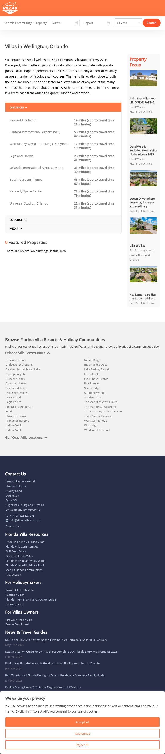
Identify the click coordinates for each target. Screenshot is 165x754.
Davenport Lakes (16, 388)
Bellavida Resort (16, 360)
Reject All (82, 745)
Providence (91, 383)
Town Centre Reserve (97, 416)
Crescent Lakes (15, 379)
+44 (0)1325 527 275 (22, 515)
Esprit (9, 411)
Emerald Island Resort (20, 407)
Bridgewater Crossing (19, 364)
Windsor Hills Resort (97, 430)
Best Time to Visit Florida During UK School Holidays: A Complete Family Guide (54, 675)
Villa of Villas (137, 245)
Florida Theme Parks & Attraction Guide (31, 599)
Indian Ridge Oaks (95, 364)
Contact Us (13, 526)
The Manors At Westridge (100, 407)
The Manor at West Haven (101, 402)
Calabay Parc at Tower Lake (23, 369)
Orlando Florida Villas (19, 556)
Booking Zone (14, 604)
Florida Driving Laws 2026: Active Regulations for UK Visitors (43, 687)
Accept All (82, 722)
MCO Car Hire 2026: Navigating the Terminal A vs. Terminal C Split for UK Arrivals (56, 640)
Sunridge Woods (94, 393)
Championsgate (16, 374)
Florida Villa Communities (22, 546)
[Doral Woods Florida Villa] (144, 126)
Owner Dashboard (17, 624)
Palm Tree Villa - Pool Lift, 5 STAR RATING (143, 100)
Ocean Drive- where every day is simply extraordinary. (142, 202)
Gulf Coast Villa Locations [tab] (24, 437)
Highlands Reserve (17, 421)
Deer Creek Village (17, 393)
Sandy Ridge (92, 388)
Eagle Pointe (13, 402)
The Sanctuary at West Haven (103, 411)
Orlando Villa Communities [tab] (25, 353)
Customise (82, 733)
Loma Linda (91, 374)
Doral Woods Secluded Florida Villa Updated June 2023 (143, 150)
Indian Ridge (92, 360)
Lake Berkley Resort (96, 369)
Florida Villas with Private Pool (25, 565)
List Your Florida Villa (19, 620)
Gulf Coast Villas (16, 551)
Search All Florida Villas (20, 590)
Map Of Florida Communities (24, 570)
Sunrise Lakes (93, 397)
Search (152, 23)
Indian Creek (14, 425)
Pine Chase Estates (96, 379)
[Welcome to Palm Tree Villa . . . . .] (144, 78)
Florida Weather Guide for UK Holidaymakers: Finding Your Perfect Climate (52, 663)
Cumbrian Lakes (16, 383)
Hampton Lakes (16, 416)
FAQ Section (13, 575)
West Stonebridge (95, 421)
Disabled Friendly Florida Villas (25, 542)
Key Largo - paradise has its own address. (143, 296)
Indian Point (13, 430)
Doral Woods (14, 397)
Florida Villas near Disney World (26, 561)
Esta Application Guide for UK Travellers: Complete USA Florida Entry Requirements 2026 (61, 651)
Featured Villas (15, 595)
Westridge (90, 425)
